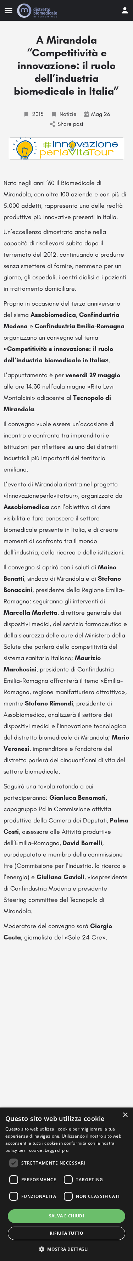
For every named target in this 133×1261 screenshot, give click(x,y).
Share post (70, 124)
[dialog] (66, 1184)
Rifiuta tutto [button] (66, 1233)
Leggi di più (56, 1150)
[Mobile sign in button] (124, 10)
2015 (38, 114)
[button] (66, 1249)
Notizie (68, 114)
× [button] (125, 1115)
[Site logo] (38, 11)
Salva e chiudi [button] (66, 1216)
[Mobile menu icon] (8, 11)
